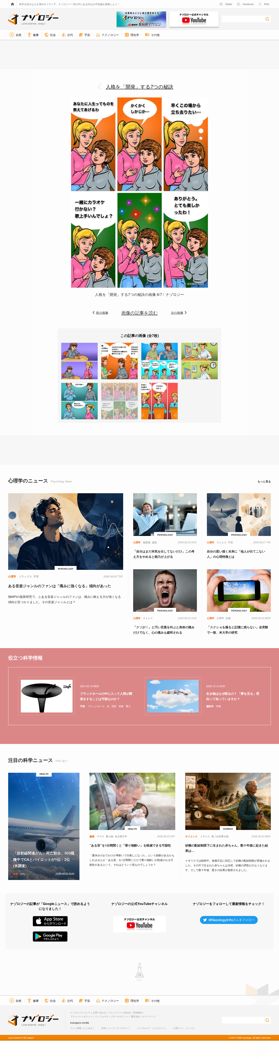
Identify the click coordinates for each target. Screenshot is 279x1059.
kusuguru (75, 1022)
